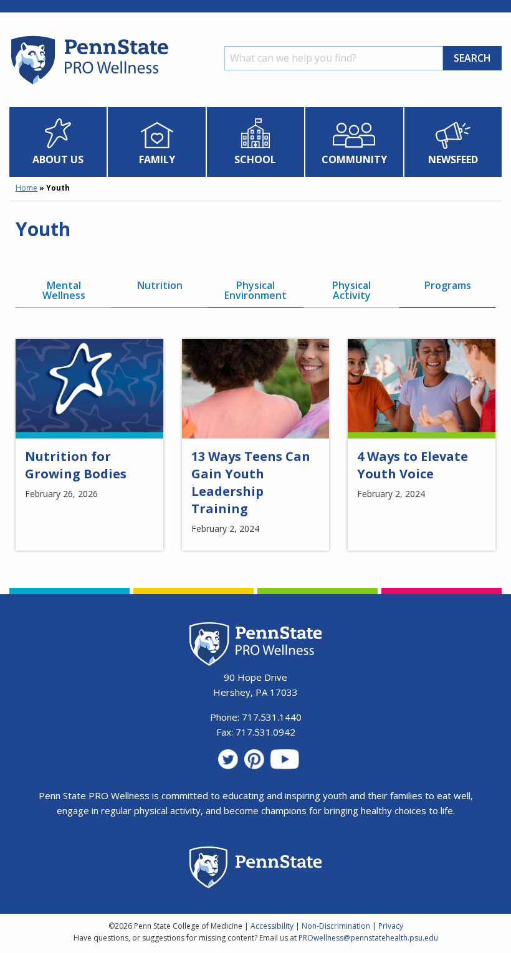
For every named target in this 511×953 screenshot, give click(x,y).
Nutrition (160, 285)
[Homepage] (88, 84)
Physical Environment (255, 290)
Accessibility (272, 926)
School (255, 159)
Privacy (390, 926)
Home (26, 188)
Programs (447, 285)
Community (354, 159)
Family (157, 159)
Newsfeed (453, 159)
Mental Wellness (63, 290)
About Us (58, 159)
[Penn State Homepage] (255, 869)
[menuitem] (58, 142)
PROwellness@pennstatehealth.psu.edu (368, 937)
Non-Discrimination (336, 926)
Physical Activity (351, 290)
